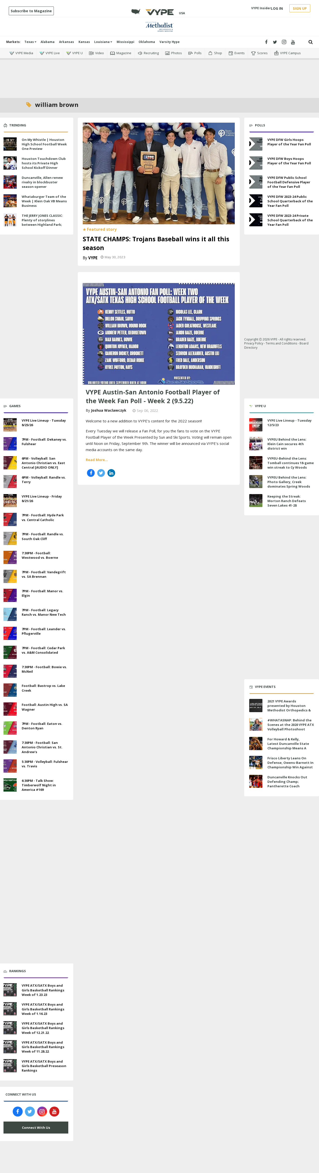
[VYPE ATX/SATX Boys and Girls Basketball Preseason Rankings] (10, 1065)
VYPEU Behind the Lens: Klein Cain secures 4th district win (287, 444)
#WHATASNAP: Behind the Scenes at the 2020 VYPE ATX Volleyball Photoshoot (290, 724)
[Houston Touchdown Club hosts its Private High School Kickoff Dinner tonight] (10, 162)
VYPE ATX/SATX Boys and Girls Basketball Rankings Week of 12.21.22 (43, 1028)
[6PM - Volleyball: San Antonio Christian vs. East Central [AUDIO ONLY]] (10, 462)
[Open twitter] (275, 42)
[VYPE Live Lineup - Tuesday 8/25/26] (10, 424)
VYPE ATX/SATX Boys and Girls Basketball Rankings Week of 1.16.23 (43, 1009)
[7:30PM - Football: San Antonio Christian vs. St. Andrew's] (10, 746)
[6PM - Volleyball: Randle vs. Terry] (10, 481)
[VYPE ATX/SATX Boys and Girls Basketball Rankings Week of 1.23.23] (10, 989)
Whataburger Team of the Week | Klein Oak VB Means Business (44, 201)
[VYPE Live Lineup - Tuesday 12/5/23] (255, 424)
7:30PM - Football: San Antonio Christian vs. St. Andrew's (42, 747)
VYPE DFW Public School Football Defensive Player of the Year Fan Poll (288, 182)
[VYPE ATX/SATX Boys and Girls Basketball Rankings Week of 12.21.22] (10, 1027)
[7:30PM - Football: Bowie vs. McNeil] (10, 671)
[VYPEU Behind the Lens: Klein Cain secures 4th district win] (255, 443)
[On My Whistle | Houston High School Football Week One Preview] (10, 143)
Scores (262, 53)
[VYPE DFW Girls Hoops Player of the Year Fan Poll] (255, 144)
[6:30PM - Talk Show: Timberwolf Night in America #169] (10, 784)
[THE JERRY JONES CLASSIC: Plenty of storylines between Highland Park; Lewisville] (10, 219)
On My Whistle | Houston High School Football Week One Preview (44, 144)
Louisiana (102, 42)
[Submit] (311, 42)
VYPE (92, 258)
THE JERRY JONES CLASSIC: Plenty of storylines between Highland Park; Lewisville (42, 222)
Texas (29, 42)
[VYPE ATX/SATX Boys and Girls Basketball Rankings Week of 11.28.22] (10, 1046)
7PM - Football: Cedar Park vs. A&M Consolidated (43, 650)
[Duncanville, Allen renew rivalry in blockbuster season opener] (10, 181)
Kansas (84, 42)
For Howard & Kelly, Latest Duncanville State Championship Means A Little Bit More (288, 746)
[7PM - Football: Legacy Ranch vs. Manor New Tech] (10, 614)
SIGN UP (300, 8)
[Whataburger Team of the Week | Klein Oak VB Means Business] (10, 200)
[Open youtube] (293, 42)
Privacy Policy (253, 343)
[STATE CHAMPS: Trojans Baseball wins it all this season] (159, 173)
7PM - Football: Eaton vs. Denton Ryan (42, 725)
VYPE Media (24, 53)
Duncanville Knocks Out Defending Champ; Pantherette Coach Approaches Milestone (287, 784)
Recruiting (151, 53)
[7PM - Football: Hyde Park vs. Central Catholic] (10, 519)
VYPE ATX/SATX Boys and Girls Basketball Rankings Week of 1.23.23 (43, 990)
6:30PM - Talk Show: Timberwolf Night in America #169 (39, 785)
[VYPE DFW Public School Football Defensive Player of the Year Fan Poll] (255, 182)
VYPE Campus (290, 53)
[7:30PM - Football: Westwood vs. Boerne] (10, 557)
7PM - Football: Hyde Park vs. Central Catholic (43, 517)
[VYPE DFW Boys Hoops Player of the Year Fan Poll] (255, 163)
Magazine (123, 53)
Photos (176, 53)
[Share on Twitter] (101, 473)
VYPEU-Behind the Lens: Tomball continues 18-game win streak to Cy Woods (290, 463)
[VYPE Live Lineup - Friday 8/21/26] (10, 500)
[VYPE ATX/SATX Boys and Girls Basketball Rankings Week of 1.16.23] (10, 1008)
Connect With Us (36, 1127)
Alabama (48, 42)
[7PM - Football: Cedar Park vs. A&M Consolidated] (10, 652)
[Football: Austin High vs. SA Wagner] (10, 708)
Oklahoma (147, 42)
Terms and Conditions (281, 343)
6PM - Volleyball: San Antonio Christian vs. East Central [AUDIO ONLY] (43, 463)
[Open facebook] (266, 42)
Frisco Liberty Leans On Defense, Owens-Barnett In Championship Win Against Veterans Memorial (290, 765)
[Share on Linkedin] (111, 473)
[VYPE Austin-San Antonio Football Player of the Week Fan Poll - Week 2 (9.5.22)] (159, 333)
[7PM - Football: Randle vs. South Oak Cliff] (10, 538)
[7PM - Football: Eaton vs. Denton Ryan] (10, 727)
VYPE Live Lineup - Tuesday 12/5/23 (289, 422)
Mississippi (125, 42)
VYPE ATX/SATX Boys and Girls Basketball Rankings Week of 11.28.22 (43, 1047)
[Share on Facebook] (91, 473)
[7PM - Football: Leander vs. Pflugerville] (10, 633)
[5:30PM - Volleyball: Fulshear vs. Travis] (10, 765)
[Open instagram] (284, 42)
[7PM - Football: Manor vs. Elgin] (10, 595)
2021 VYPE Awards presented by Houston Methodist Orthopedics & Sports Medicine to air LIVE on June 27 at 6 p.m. (289, 710)
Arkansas (66, 42)
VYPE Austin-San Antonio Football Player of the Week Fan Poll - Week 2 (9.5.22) (153, 396)
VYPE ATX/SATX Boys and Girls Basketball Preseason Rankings (44, 1066)
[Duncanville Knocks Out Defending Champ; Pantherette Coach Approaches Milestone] (255, 781)
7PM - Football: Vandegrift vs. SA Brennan (44, 574)
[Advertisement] (159, 75)
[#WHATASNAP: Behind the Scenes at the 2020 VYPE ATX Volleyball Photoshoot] (255, 724)
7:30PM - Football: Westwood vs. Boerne (40, 555)
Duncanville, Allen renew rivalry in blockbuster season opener (42, 182)
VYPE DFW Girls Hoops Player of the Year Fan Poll (289, 141)
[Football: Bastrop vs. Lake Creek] (10, 690)
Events (240, 53)
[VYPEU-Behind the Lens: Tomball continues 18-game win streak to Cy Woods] (255, 462)
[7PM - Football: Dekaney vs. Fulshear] (10, 443)
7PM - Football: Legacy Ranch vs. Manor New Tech (44, 612)
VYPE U (77, 53)
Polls (198, 53)
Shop (218, 53)
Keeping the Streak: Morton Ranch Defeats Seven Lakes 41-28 (286, 501)
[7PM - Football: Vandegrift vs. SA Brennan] (10, 576)
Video (99, 53)
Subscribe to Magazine (31, 10)
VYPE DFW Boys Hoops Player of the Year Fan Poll (289, 160)
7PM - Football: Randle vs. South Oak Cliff (43, 536)
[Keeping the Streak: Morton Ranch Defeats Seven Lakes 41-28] (255, 500)
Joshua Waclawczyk (108, 410)
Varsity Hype (170, 42)
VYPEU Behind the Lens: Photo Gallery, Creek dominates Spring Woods (288, 482)
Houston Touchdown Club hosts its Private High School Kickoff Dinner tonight (44, 165)
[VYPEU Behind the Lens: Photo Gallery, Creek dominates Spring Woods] (255, 481)
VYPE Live (53, 53)
